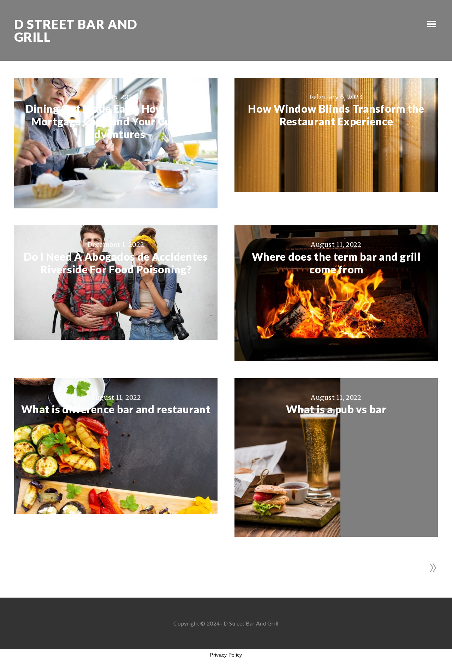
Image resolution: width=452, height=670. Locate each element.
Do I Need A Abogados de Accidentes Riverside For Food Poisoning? (116, 262)
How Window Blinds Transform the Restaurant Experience (336, 115)
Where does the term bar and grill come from (336, 262)
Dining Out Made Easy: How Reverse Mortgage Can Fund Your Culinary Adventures (115, 121)
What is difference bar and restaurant (115, 409)
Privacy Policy (226, 655)
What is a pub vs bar (336, 409)
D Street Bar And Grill (75, 30)
